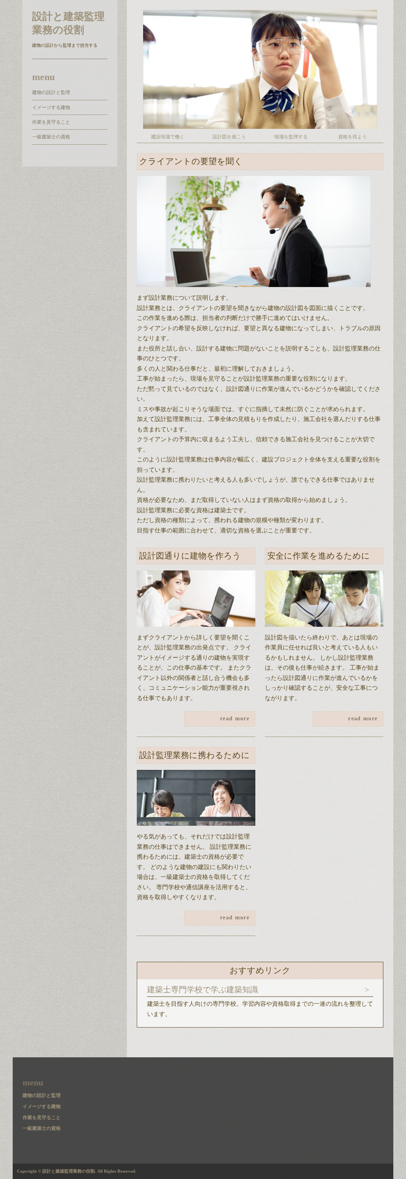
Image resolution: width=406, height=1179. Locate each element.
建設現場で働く (167, 137)
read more (234, 719)
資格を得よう (352, 137)
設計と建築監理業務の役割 (68, 23)
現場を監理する (291, 137)
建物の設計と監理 (51, 92)
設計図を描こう (229, 137)
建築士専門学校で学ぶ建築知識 (202, 990)
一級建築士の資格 (51, 137)
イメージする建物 (51, 107)
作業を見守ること (51, 122)
